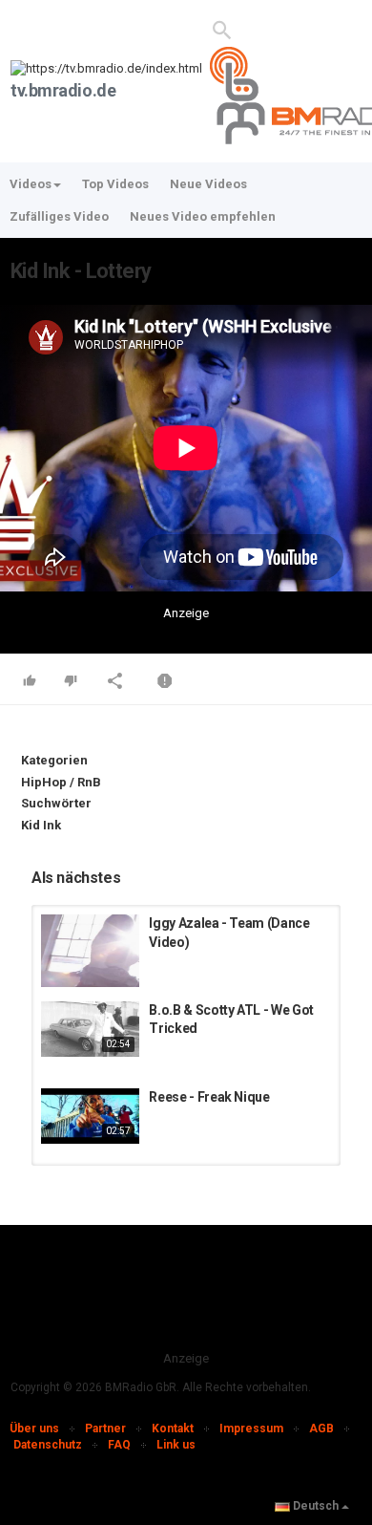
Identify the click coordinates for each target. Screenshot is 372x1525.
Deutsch (315, 1506)
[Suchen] (223, 29)
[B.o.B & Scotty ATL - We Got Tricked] (90, 1029)
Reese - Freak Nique (209, 1097)
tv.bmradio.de (62, 90)
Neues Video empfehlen (203, 216)
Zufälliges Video (59, 216)
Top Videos (115, 184)
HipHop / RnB (61, 782)
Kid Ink (41, 825)
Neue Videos (208, 184)
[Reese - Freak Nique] (90, 1116)
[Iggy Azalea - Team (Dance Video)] (90, 950)
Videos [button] (31, 184)
